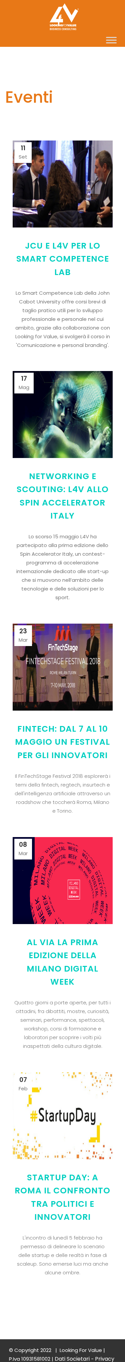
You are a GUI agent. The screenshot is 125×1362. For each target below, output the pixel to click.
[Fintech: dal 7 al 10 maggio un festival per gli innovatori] (63, 667)
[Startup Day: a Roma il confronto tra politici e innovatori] (63, 1115)
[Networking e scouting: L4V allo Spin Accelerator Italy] (63, 414)
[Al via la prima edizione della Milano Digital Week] (63, 880)
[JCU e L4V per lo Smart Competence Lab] (63, 184)
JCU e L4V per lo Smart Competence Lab (62, 259)
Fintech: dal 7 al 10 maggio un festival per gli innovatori (62, 742)
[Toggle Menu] (111, 40)
